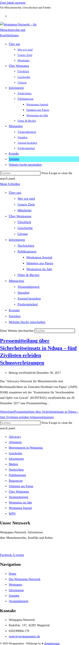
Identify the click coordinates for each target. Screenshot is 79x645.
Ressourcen (16, 480)
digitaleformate (52, 643)
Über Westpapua (20, 216)
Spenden (23, 292)
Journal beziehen (29, 298)
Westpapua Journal (39, 257)
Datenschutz (24, 546)
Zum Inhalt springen (12, 2)
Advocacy (15, 436)
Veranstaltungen (29, 286)
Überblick (24, 222)
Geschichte (25, 228)
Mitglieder (25, 210)
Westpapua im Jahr (39, 269)
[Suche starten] (77, 331)
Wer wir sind (26, 198)
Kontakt (14, 310)
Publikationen (27, 251)
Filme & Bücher (29, 275)
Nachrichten (26, 245)
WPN (12, 513)
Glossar (23, 234)
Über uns (15, 192)
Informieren (17, 239)
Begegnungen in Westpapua (26, 447)
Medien (13, 464)
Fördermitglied (28, 304)
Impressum (7, 546)
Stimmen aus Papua (39, 263)
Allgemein (15, 442)
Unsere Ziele (26, 204)
